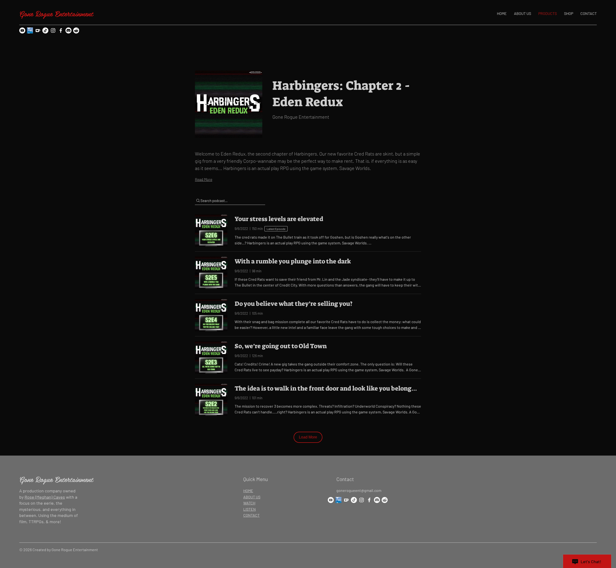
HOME (248, 490)
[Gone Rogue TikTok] (45, 30)
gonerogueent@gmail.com (358, 490)
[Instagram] (53, 30)
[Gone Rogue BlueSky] (30, 30)
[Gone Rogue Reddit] (76, 30)
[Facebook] (61, 30)
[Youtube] (22, 30)
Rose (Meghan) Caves (45, 497)
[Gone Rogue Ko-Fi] (38, 30)
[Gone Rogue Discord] (68, 30)
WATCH (249, 503)
